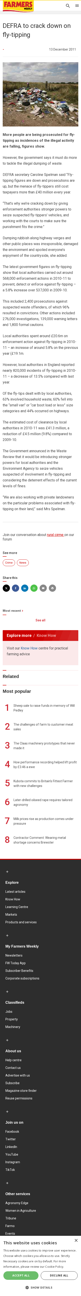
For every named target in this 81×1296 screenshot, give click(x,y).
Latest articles (15, 891)
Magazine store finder (21, 1090)
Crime (9, 562)
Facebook (12, 1131)
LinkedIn (11, 1147)
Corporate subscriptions (22, 978)
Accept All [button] (20, 1275)
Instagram (12, 1162)
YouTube (11, 1154)
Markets (11, 914)
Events (10, 1233)
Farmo (10, 1226)
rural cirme (55, 535)
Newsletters (13, 955)
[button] (40, 1288)
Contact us (13, 1068)
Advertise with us (17, 1075)
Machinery (12, 1027)
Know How (29, 648)
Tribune (10, 1218)
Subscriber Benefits (19, 971)
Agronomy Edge (16, 1203)
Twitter (10, 1139)
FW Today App (15, 963)
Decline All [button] (59, 1275)
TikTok (10, 1170)
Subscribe (12, 1083)
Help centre (13, 1060)
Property (11, 1019)
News (22, 562)
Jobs (8, 1011)
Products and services (21, 922)
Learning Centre (16, 907)
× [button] (76, 1240)
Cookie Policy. (54, 1267)
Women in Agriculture (20, 1210)
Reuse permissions (18, 1098)
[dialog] (40, 1266)
